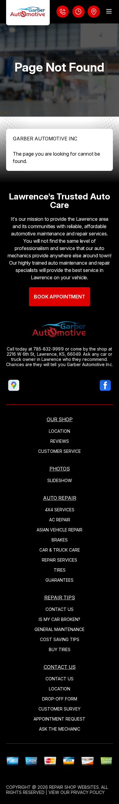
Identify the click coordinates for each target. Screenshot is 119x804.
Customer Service (59, 451)
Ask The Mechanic (59, 729)
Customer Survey (59, 708)
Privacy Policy (88, 792)
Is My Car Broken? (59, 619)
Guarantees (59, 580)
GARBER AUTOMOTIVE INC (45, 139)
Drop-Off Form (59, 698)
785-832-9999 (48, 348)
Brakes (60, 539)
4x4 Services (59, 509)
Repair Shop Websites (74, 787)
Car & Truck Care (59, 549)
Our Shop (60, 419)
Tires (60, 570)
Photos (59, 469)
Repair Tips (59, 597)
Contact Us (59, 609)
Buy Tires (59, 649)
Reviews (59, 441)
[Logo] (28, 12)
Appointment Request (59, 718)
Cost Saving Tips (59, 639)
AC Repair (59, 519)
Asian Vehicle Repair (59, 529)
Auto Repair (59, 498)
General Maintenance (59, 629)
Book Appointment (59, 297)
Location (59, 431)
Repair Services (59, 559)
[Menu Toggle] (109, 11)
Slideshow (59, 480)
